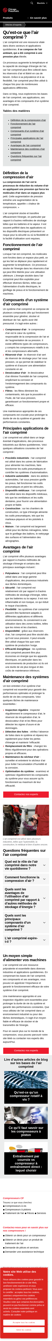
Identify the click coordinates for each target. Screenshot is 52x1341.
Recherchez (31, 3)
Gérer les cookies (23, 1330)
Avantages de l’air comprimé (26, 145)
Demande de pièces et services (22, 1247)
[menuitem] (10, 18)
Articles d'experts (13, 25)
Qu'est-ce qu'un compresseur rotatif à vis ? (26, 1096)
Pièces (30, 1213)
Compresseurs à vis (15, 1206)
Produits (8, 18)
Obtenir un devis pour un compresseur (25, 1235)
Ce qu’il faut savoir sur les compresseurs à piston (26, 1131)
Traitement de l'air (14, 1213)
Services (41, 1213)
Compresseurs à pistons (18, 1209)
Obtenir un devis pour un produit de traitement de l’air (24, 1241)
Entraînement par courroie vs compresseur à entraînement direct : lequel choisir (26, 1163)
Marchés (41, 3)
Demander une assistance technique (24, 1251)
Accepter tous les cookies (24, 1322)
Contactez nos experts (26, 794)
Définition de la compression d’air (28, 120)
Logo (14, 11)
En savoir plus (38, 18)
